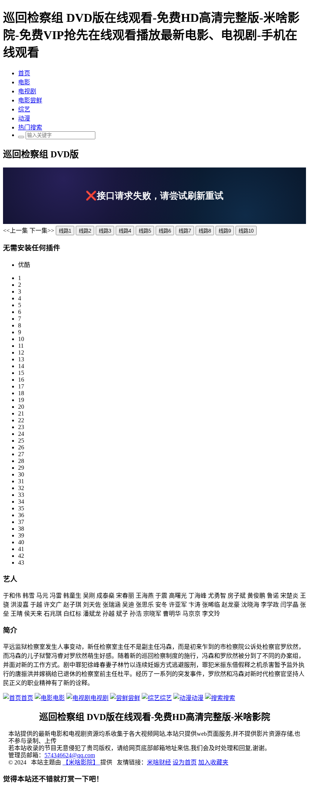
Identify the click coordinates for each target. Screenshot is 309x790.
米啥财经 (159, 762)
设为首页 (185, 762)
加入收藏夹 (213, 762)
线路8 (205, 231)
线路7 (185, 231)
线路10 (246, 231)
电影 (24, 82)
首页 (24, 73)
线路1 (65, 231)
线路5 (145, 231)
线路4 (125, 231)
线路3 (105, 231)
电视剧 (27, 91)
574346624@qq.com (69, 755)
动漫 (24, 118)
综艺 (24, 109)
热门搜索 (30, 127)
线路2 (85, 231)
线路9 (225, 231)
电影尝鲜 (30, 100)
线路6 (165, 231)
